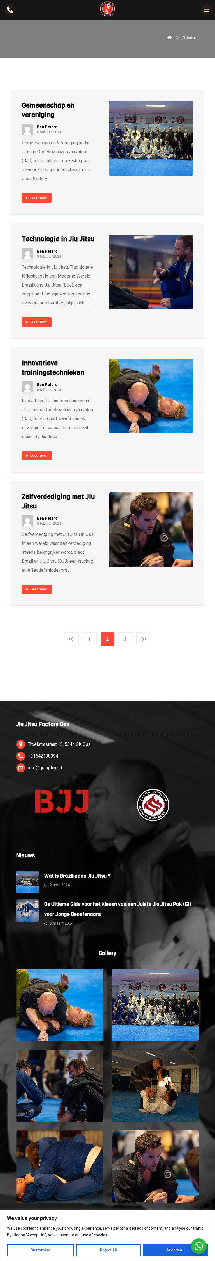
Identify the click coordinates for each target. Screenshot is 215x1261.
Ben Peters (47, 127)
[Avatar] (27, 129)
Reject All (108, 1250)
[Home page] (169, 37)
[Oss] (107, 8)
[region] (107, 1235)
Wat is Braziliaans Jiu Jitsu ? (77, 876)
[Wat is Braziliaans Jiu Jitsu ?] (27, 882)
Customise (40, 1250)
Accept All (175, 1250)
